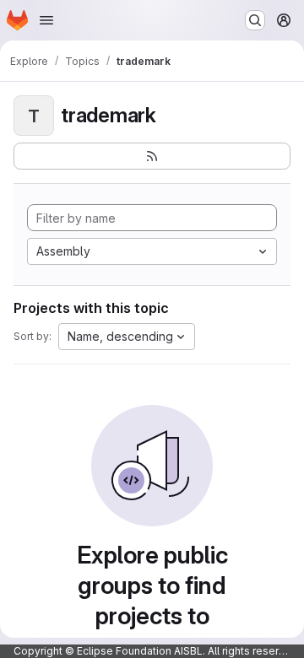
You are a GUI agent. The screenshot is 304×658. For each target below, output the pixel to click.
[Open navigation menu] (46, 20)
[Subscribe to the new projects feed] (152, 156)
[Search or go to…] (255, 20)
